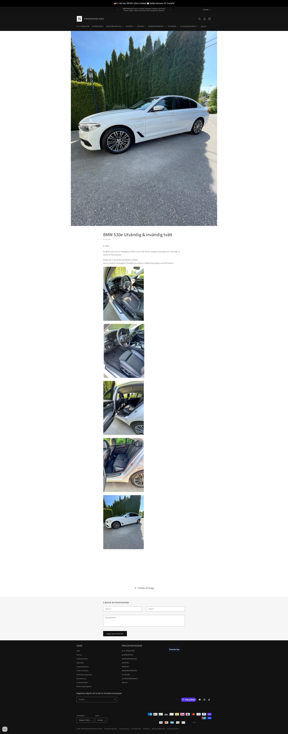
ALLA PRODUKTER (128, 651)
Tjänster (125, 682)
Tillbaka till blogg (146, 588)
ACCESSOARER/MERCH (130, 679)
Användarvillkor (82, 659)
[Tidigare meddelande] (117, 10)
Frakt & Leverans (82, 671)
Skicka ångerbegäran (84, 686)
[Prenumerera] (114, 699)
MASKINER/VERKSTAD (129, 671)
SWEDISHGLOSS (85, 729)
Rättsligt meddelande (158, 729)
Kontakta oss (81, 679)
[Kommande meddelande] (170, 10)
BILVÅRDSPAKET (127, 655)
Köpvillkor (80, 663)
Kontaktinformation (173, 729)
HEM (78, 651)
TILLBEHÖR (126, 675)
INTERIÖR (125, 663)
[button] (114, 26)
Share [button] (107, 246)
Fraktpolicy (146, 729)
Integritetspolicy (82, 667)
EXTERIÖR (125, 667)
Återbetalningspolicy (84, 675)
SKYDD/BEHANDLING (129, 659)
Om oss (79, 655)
